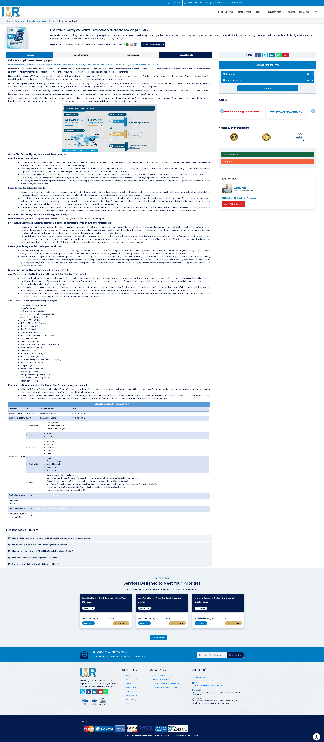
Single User (269, 74)
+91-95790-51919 (191, 3)
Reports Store (245, 12)
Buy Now (267, 88)
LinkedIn (228, 198)
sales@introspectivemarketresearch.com (215, 3)
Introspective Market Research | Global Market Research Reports (26, 21)
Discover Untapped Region (153, 44)
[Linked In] (94, 691)
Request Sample (231, 154)
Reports (51, 21)
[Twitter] (265, 55)
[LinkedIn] (272, 55)
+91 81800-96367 (199, 677)
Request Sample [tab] (186, 55)
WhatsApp (251, 198)
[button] (222, 111)
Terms (127, 703)
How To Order (130, 687)
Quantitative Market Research (165, 683)
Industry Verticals (276, 12)
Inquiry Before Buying (233, 204)
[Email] (285, 55)
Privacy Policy (130, 695)
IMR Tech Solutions (192, 735)
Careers (127, 683)
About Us (229, 12)
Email (239, 198)
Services (260, 12)
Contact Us (129, 691)
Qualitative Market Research (164, 687)
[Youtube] (100, 691)
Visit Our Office (239, 3)
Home (220, 12)
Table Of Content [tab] (80, 55)
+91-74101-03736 (175, 3)
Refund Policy (130, 699)
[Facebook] (258, 55)
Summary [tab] (30, 55)
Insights (291, 12)
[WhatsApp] (279, 55)
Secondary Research (160, 679)
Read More (88, 623)
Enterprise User (269, 80)
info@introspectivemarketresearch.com (209, 685)
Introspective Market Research (142, 735)
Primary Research (160, 675)
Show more (158, 637)
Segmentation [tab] (133, 55)
